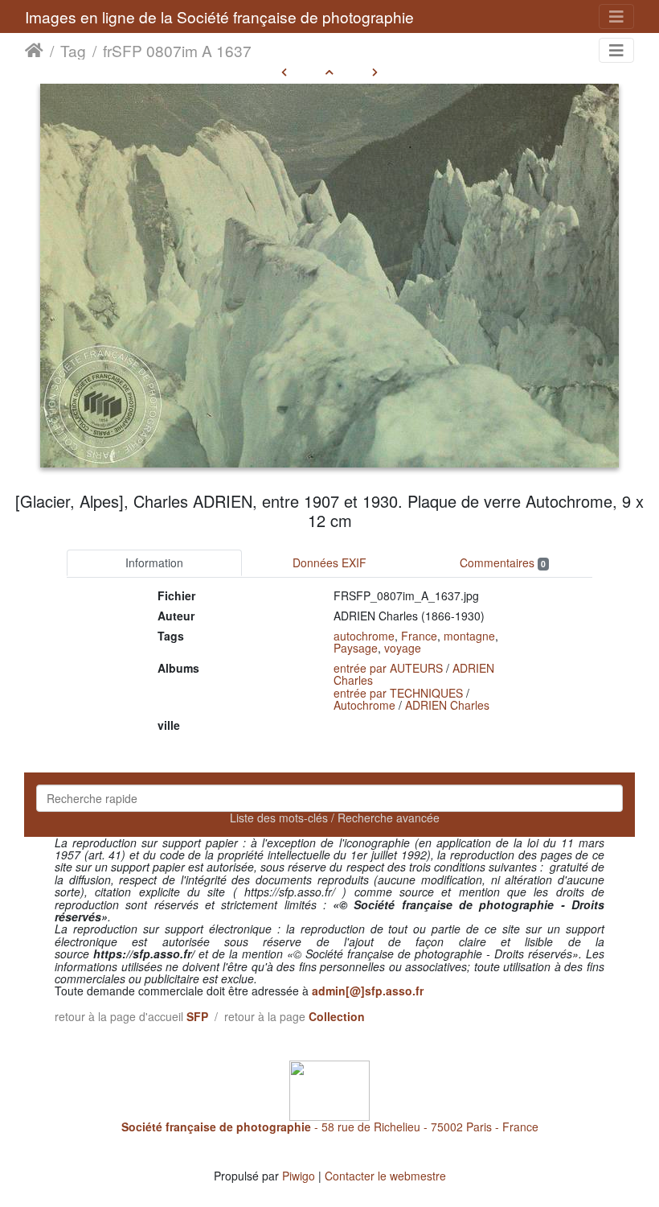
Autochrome (364, 705)
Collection (337, 1016)
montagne (469, 636)
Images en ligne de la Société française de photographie (219, 16)
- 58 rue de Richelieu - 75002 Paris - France (329, 1126)
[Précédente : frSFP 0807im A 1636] (284, 71)
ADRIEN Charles (447, 705)
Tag (73, 51)
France (419, 636)
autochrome (364, 636)
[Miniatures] (329, 71)
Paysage (356, 648)
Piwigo (298, 1176)
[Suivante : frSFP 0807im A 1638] (375, 71)
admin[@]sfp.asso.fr (368, 990)
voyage (402, 648)
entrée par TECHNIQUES (398, 693)
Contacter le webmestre (385, 1176)
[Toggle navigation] (616, 16)
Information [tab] (154, 562)
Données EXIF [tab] (329, 562)
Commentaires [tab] (503, 562)
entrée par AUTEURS (388, 668)
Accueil (34, 51)
